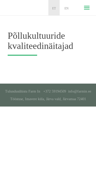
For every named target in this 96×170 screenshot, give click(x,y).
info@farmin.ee (79, 91)
